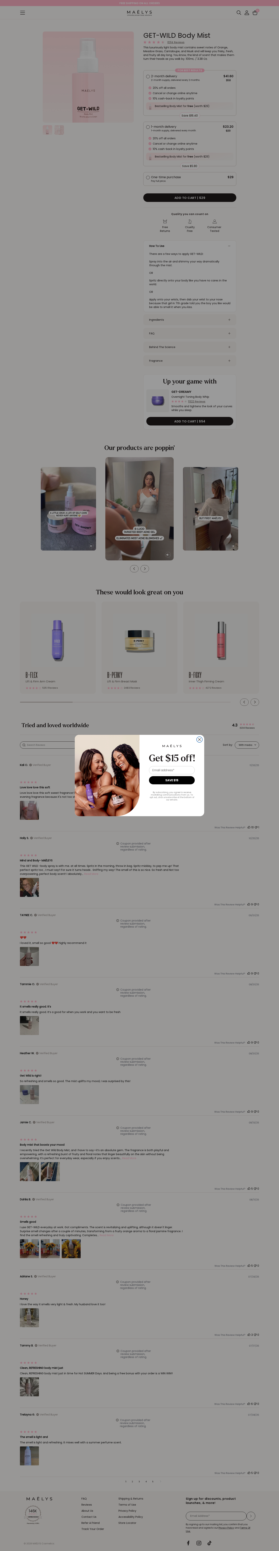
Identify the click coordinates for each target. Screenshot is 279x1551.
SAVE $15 (171, 780)
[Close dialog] (199, 739)
